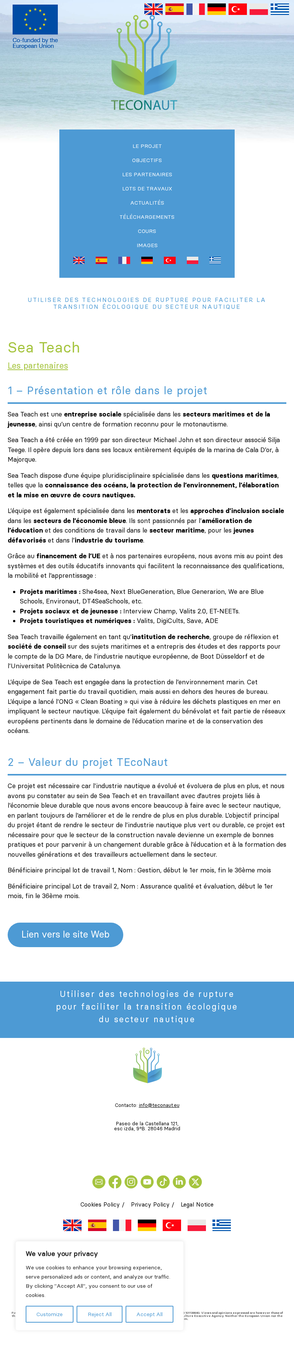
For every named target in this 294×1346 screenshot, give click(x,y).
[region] (99, 1286)
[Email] (100, 1181)
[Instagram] (132, 1181)
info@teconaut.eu (159, 1105)
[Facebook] (116, 1181)
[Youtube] (148, 1181)
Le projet (147, 146)
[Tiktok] (165, 1181)
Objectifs (147, 160)
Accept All (149, 1314)
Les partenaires (147, 174)
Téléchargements (147, 216)
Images (147, 245)
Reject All (100, 1314)
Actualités (147, 202)
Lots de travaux (147, 188)
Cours (147, 231)
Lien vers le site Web (65, 934)
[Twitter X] (195, 1181)
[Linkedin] (181, 1181)
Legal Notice (197, 1204)
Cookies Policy (100, 1204)
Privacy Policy (150, 1204)
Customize (49, 1314)
